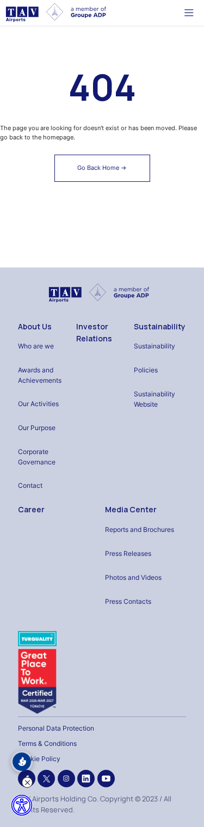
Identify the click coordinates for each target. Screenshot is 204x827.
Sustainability (160, 326)
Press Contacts (128, 601)
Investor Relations (94, 332)
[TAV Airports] (99, 292)
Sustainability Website (154, 399)
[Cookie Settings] (22, 762)
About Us (35, 326)
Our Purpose (36, 428)
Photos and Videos (133, 577)
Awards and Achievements (39, 375)
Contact (30, 485)
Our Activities (38, 404)
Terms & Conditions (47, 743)
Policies (146, 370)
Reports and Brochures (139, 529)
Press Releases (128, 553)
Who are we (36, 346)
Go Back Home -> (102, 167)
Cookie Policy (39, 759)
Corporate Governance (36, 457)
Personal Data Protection (56, 728)
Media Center (131, 509)
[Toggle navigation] (189, 12)
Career (31, 509)
